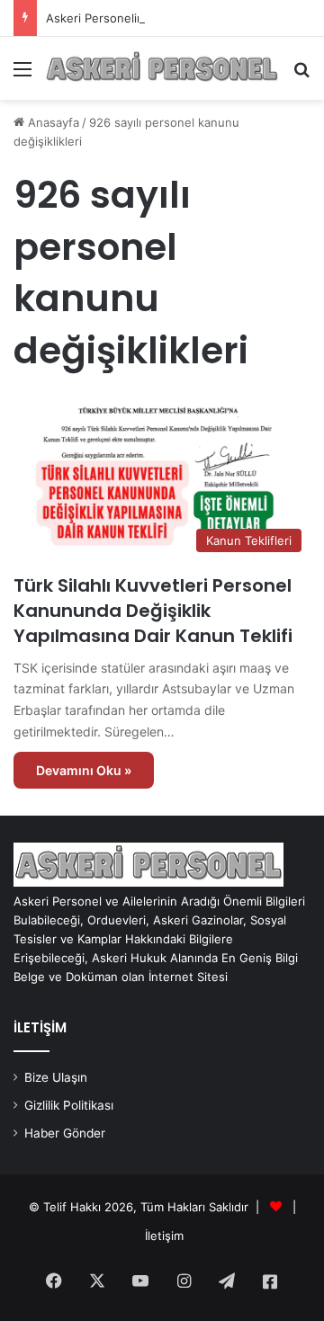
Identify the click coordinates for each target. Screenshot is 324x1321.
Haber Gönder (64, 1133)
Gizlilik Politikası (68, 1105)
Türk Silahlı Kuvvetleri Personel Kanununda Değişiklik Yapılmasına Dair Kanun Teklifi (153, 610)
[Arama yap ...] (301, 75)
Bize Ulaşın (55, 1077)
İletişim (164, 1235)
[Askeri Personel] (162, 68)
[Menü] (23, 75)
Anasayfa (51, 122)
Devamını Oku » (83, 770)
